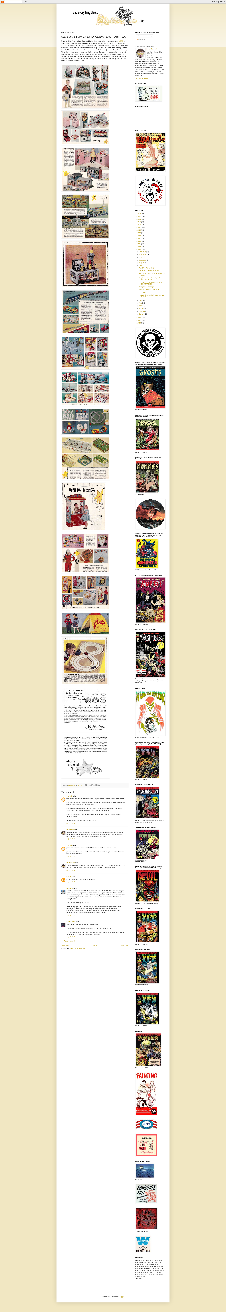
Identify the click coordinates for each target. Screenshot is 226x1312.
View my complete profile (143, 78)
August (141, 263)
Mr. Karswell (71, 829)
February (142, 311)
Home (95, 945)
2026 (139, 213)
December (142, 252)
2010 (139, 323)
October (142, 257)
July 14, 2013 (71, 823)
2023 (139, 222)
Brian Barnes (71, 922)
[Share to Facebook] (96, 785)
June (141, 300)
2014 (139, 247)
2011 (139, 320)
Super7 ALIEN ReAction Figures (149, 271)
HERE (121, 41)
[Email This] (90, 785)
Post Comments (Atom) (77, 948)
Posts (140, 36)
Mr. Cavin (70, 888)
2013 (139, 249)
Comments (141, 39)
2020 (139, 230)
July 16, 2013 (71, 937)
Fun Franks (142, 292)
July (140, 265)
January (142, 314)
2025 (139, 216)
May (140, 303)
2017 (139, 238)
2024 (139, 219)
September (143, 260)
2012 (139, 317)
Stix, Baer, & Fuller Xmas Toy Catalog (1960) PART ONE (151, 283)
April (140, 306)
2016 (139, 241)
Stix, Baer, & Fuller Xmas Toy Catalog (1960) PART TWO (151, 278)
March (141, 308)
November (142, 254)
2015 (139, 244)
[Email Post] (86, 785)
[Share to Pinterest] (99, 785)
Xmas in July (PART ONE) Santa (149, 289)
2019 (139, 233)
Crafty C (69, 796)
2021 (139, 227)
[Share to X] (94, 785)
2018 (139, 235)
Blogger (121, 1297)
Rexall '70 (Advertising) (146, 268)
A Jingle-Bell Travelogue (147, 287)
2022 (139, 225)
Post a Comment (69, 941)
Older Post (124, 945)
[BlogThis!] (92, 785)
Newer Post (65, 945)
